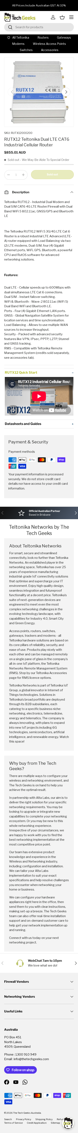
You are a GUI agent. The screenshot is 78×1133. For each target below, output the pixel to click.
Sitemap (55, 1122)
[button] (62, 17)
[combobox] (39, 27)
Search (8, 1119)
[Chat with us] (68, 1123)
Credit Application (37, 1122)
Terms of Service (13, 1122)
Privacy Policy (23, 1119)
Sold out (52, 174)
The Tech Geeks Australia (27, 1112)
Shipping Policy (44, 1119)
